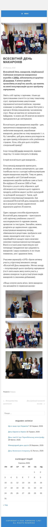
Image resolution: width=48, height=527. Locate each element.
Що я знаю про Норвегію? (18, 426)
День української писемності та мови (36, 402)
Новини (13, 392)
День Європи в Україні (17, 432)
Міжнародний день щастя (18, 445)
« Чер (5, 505)
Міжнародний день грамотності (10, 402)
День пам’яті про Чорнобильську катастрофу (26, 437)
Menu (26, 13)
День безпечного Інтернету (19, 451)
